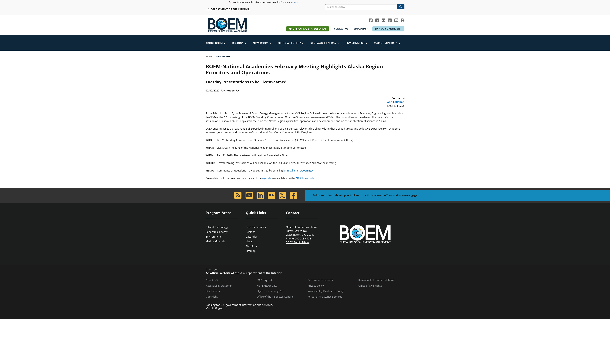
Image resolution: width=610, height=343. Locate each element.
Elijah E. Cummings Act (270, 291)
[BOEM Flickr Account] (383, 20)
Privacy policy (316, 285)
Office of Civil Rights (370, 285)
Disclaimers (213, 291)
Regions (250, 232)
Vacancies (252, 236)
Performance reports (320, 280)
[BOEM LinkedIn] (390, 20)
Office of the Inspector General (275, 296)
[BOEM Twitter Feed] (377, 20)
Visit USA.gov (214, 308)
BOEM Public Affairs (297, 242)
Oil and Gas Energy (217, 227)
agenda (266, 178)
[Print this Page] (402, 20)
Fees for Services (256, 227)
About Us (251, 246)
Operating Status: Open (309, 28)
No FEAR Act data (267, 285)
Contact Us (341, 28)
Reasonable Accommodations (376, 280)
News (249, 241)
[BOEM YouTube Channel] (396, 20)
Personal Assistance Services (325, 296)
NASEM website (305, 178)
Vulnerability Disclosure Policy (326, 291)
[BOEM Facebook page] (371, 20)
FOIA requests (265, 280)
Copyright (212, 296)
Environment (213, 236)
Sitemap (251, 251)
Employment (361, 28)
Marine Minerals (215, 241)
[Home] (227, 25)
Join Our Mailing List (388, 28)
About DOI (212, 280)
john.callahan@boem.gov (298, 170)
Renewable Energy (216, 232)
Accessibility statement (219, 285)
